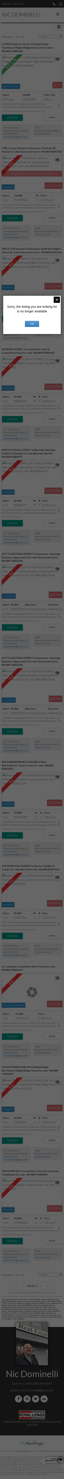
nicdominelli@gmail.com (15, 136)
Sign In (6, 3)
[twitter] (36, 1399)
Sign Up (19, 3)
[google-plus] (27, 1399)
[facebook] (19, 1399)
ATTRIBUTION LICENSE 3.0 (50, 1451)
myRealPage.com (32, 1443)
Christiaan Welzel (22, 1451)
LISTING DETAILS (12, 117)
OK (32, 323)
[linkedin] (45, 1399)
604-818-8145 (10, 133)
